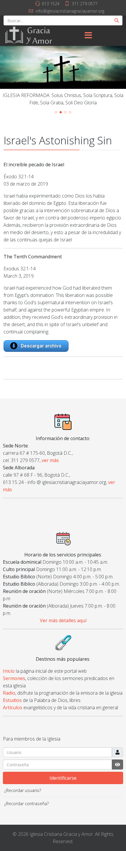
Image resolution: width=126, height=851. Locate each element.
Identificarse (63, 778)
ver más (50, 460)
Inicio (9, 671)
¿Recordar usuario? (22, 790)
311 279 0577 (85, 3)
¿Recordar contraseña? (26, 803)
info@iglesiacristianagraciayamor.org (70, 11)
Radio (9, 693)
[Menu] (88, 35)
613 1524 (50, 3)
